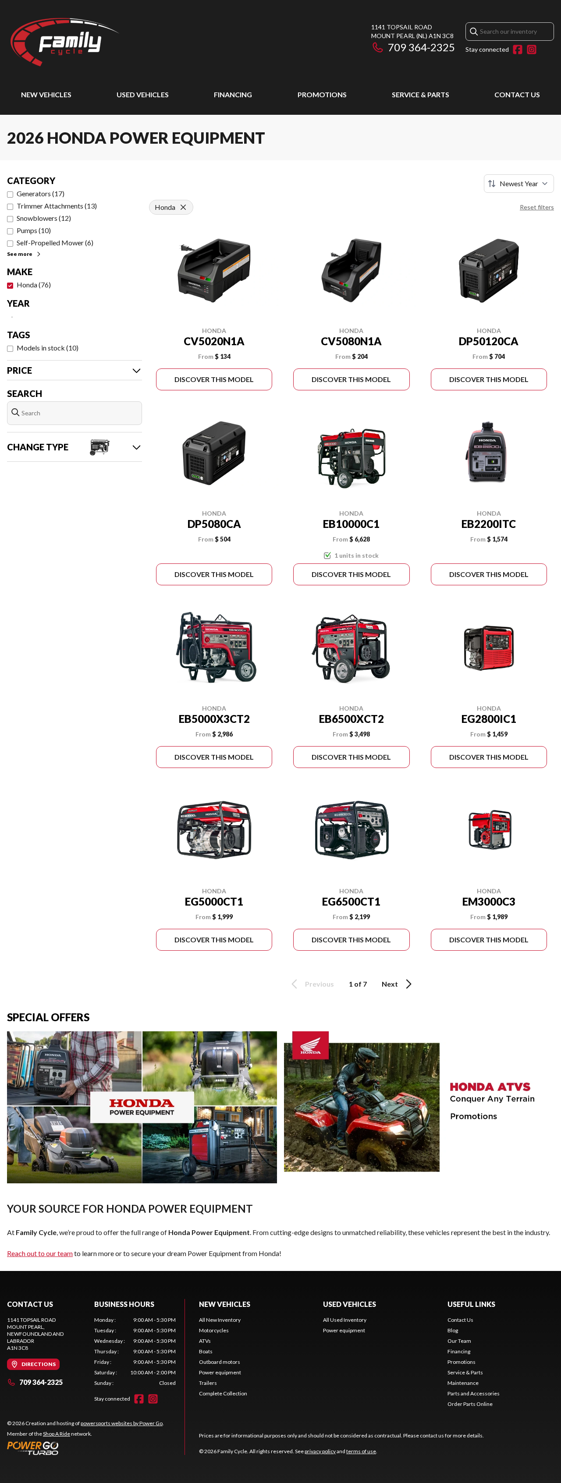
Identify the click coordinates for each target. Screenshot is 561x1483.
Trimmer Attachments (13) (57, 206)
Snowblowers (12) (44, 218)
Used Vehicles (143, 94)
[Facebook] (517, 49)
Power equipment (220, 1372)
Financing (233, 94)
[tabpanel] (135, 1352)
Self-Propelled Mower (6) (55, 242)
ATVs (205, 1341)
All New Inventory (220, 1320)
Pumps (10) (34, 230)
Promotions (322, 94)
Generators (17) (40, 193)
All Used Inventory (344, 1320)
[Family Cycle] (116, 42)
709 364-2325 (421, 47)
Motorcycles (214, 1330)
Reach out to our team (40, 1253)
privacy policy (320, 1451)
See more (19, 254)
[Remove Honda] (183, 207)
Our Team (459, 1341)
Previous (319, 984)
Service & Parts (420, 94)
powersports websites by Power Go (122, 1423)
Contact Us (517, 94)
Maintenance (463, 1383)
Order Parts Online (470, 1404)
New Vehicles (46, 94)
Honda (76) (34, 284)
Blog (452, 1330)
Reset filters (537, 207)
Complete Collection (223, 1393)
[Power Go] (85, 1448)
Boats (206, 1351)
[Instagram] (531, 49)
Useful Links (471, 1304)
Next (390, 984)
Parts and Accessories (473, 1393)
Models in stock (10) (47, 347)
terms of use (361, 1451)
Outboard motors (219, 1362)
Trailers (208, 1383)
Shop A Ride (56, 1433)
